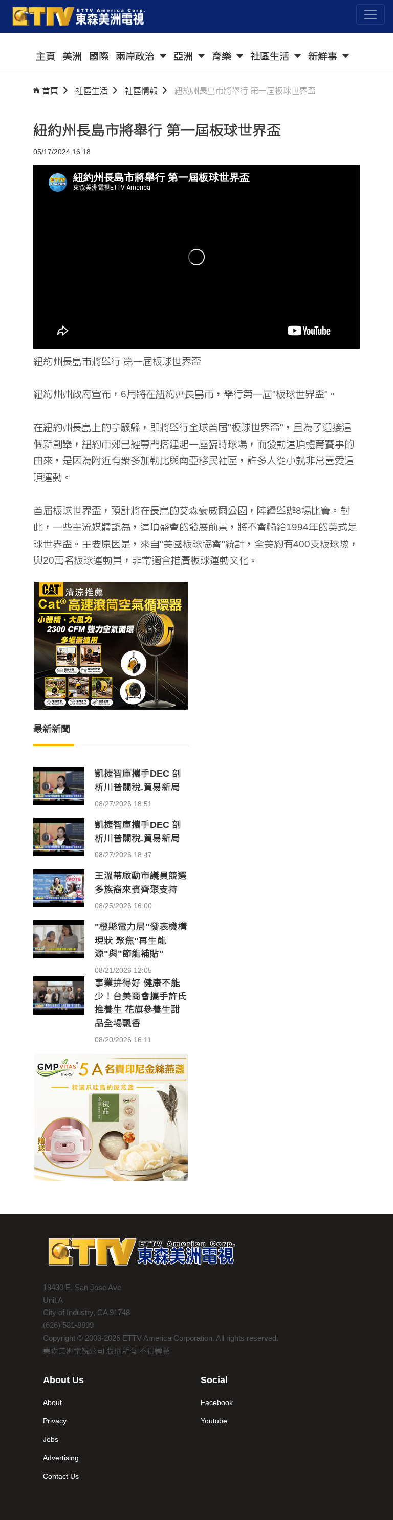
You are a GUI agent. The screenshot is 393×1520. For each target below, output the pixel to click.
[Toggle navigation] (370, 14)
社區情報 (141, 90)
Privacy (55, 1421)
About (52, 1402)
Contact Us (61, 1476)
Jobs (50, 1439)
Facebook (217, 1402)
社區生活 (91, 90)
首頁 (50, 90)
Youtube (214, 1421)
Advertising (61, 1458)
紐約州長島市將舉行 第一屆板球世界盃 (245, 90)
